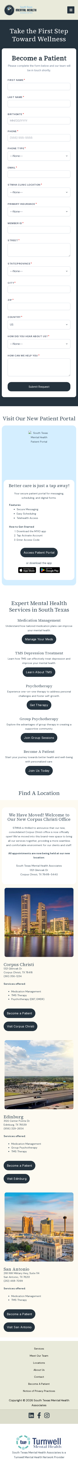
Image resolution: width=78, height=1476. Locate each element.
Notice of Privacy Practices (39, 1391)
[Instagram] (47, 1415)
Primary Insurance (22, 203)
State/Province (20, 263)
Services (39, 1348)
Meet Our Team (39, 1355)
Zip (11, 299)
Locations (39, 1362)
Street (14, 240)
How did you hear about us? (29, 336)
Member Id (16, 223)
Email (12, 167)
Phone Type (17, 148)
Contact (39, 1376)
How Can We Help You (24, 355)
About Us (39, 1369)
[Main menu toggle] (70, 9)
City (12, 282)
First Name (16, 79)
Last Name (16, 97)
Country (15, 316)
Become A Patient (39, 1383)
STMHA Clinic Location (25, 184)
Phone (13, 131)
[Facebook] (39, 1415)
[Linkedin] (31, 1415)
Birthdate (16, 114)
